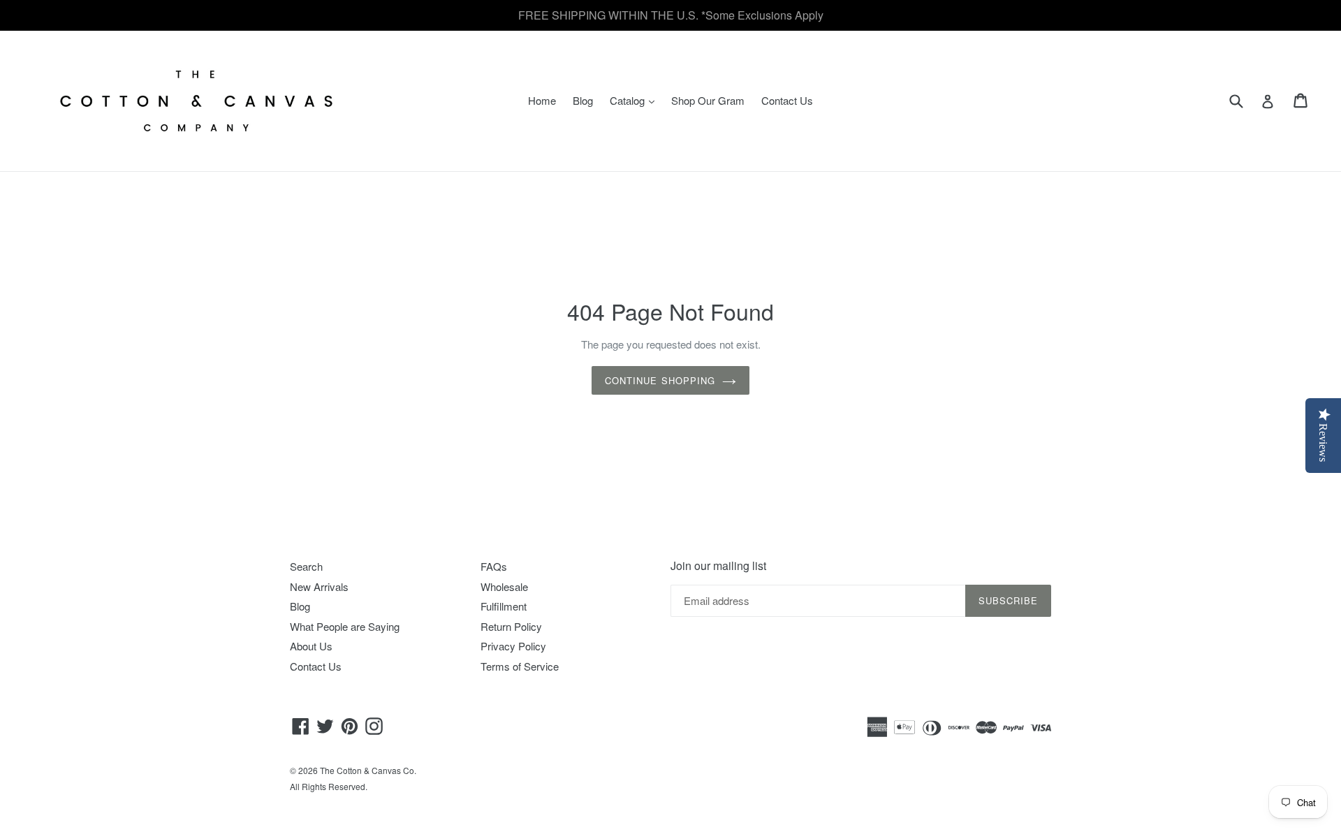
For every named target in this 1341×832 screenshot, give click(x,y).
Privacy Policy (513, 645)
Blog (583, 100)
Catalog (635, 100)
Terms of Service (520, 666)
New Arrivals (319, 586)
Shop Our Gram (708, 100)
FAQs (494, 566)
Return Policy (511, 626)
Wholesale (504, 586)
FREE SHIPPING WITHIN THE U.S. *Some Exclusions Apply (670, 15)
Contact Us (787, 100)
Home (542, 100)
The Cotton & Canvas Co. (368, 770)
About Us (311, 645)
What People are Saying (345, 626)
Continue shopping (660, 380)
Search (306, 566)
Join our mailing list (718, 565)
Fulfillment (504, 606)
